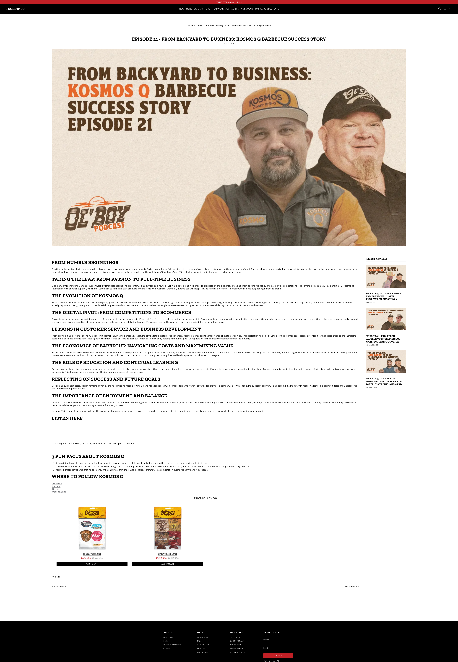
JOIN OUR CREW (236, 637)
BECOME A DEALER (237, 652)
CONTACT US (202, 637)
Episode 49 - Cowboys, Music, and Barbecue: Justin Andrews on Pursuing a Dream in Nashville (384, 296)
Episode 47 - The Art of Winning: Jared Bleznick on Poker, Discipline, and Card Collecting (384, 381)
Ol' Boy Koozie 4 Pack (167, 554)
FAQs (199, 641)
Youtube (56, 486)
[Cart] (450, 9)
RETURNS (201, 648)
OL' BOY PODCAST (237, 641)
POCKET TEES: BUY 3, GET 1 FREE (229, 2)
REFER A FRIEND (236, 648)
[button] (189, 9)
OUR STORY (168, 637)
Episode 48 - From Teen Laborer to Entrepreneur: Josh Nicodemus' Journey (383, 339)
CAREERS (167, 648)
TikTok (55, 488)
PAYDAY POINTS (236, 645)
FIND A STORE (203, 652)
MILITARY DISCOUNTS (172, 645)
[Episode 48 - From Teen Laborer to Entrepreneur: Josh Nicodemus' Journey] (386, 319)
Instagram (57, 483)
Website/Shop (59, 491)
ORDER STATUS (203, 645)
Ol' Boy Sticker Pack (92, 554)
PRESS (165, 641)
